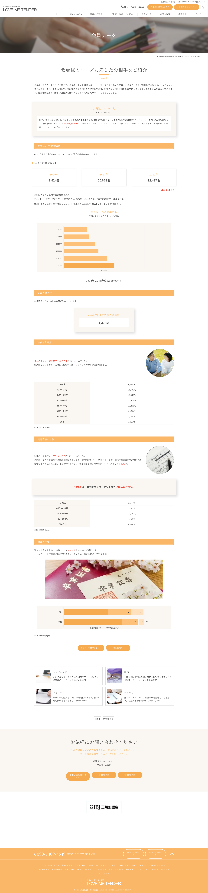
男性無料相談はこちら (160, 7)
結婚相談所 (108, 718)
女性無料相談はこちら (186, 7)
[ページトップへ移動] (172, 854)
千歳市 (97, 718)
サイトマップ (104, 873)
